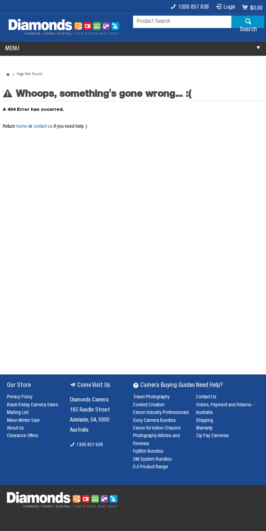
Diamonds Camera (89, 400)
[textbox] (182, 22)
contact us (43, 126)
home (21, 126)
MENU (12, 49)
